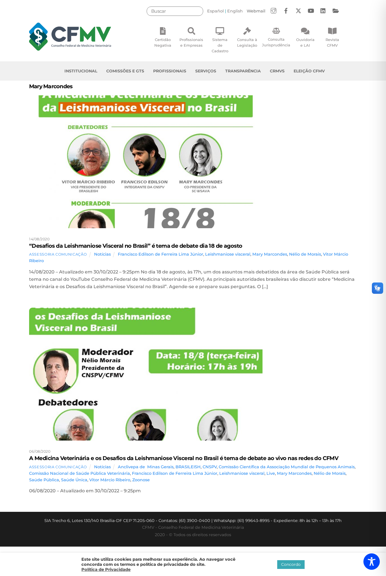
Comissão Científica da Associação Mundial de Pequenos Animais (287, 466)
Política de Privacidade (106, 569)
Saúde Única (74, 479)
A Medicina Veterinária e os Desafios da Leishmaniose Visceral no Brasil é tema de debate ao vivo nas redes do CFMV (183, 458)
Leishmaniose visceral (227, 254)
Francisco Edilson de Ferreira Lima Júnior (160, 254)
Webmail (256, 11)
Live (270, 473)
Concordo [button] (291, 564)
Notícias (102, 254)
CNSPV (210, 466)
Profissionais (169, 71)
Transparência (243, 71)
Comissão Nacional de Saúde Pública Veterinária (79, 473)
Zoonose (141, 479)
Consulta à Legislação (247, 42)
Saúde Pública (44, 479)
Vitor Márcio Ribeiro (109, 479)
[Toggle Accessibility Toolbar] (371, 561)
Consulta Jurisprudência (276, 42)
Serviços (205, 71)
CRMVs (277, 71)
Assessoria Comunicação (58, 254)
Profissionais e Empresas (191, 42)
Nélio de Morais (305, 254)
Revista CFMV (332, 42)
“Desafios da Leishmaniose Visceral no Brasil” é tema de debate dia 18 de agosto (135, 245)
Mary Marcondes (269, 254)
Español (215, 11)
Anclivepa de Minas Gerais (146, 466)
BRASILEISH (188, 466)
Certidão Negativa (162, 42)
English (235, 11)
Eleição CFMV (309, 71)
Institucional (80, 71)
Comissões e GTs (125, 71)
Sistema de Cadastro (220, 45)
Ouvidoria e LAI (305, 42)
